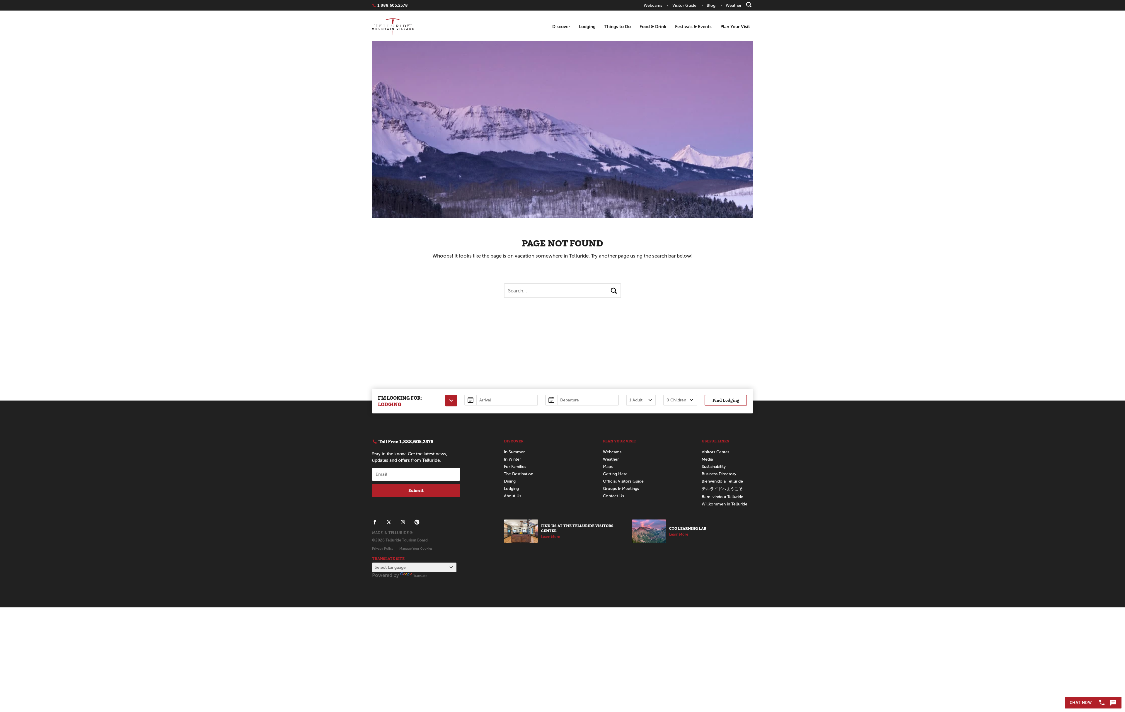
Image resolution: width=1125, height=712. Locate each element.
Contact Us (613, 496)
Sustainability (714, 466)
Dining (510, 481)
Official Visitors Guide (623, 481)
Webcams (612, 452)
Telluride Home (393, 27)
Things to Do (617, 26)
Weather (611, 459)
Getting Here (615, 474)
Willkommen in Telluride (724, 504)
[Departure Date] (582, 400)
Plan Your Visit (735, 26)
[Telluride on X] (388, 522)
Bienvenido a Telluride (722, 481)
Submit (416, 490)
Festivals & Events (693, 26)
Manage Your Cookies (415, 548)
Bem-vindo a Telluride (722, 497)
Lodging (587, 26)
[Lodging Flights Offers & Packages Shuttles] (451, 400)
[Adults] (641, 400)
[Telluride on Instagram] (402, 522)
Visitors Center (715, 452)
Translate (420, 576)
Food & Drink (653, 26)
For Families (515, 466)
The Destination (518, 474)
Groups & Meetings (621, 488)
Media (707, 459)
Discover (561, 26)
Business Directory (719, 474)
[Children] (680, 400)
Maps (608, 466)
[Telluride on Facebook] (374, 522)
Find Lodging (725, 400)
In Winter (512, 459)
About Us (512, 496)
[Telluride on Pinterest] (417, 522)
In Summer (514, 452)
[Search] (749, 5)
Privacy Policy (382, 548)
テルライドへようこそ (722, 489)
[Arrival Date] (501, 400)
